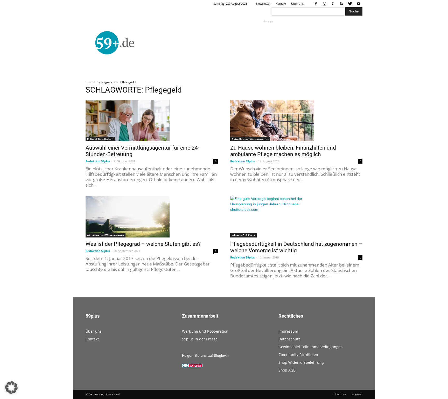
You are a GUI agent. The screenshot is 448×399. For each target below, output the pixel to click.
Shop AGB (287, 370)
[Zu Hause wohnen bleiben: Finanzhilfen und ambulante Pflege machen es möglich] (296, 120)
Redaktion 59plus (98, 161)
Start (89, 82)
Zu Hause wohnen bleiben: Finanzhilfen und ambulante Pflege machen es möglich (283, 151)
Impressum (288, 331)
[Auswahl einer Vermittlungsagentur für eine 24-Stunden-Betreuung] (152, 120)
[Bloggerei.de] (192, 366)
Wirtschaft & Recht (243, 235)
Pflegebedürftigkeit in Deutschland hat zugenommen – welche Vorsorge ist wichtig (296, 247)
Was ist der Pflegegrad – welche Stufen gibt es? (143, 244)
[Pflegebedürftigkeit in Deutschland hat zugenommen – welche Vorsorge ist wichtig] (296, 216)
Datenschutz (289, 339)
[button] (11, 387)
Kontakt (281, 3)
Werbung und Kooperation (205, 331)
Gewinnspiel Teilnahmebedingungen (310, 346)
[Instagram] (324, 3)
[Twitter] (350, 3)
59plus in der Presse (200, 339)
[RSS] (341, 3)
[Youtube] (358, 3)
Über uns (297, 3)
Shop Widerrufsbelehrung (301, 362)
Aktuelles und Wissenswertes (250, 139)
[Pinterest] (333, 3)
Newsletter (263, 3)
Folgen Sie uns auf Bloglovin (205, 355)
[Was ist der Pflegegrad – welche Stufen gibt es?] (152, 216)
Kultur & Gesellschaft (100, 139)
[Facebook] (316, 3)
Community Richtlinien (298, 354)
